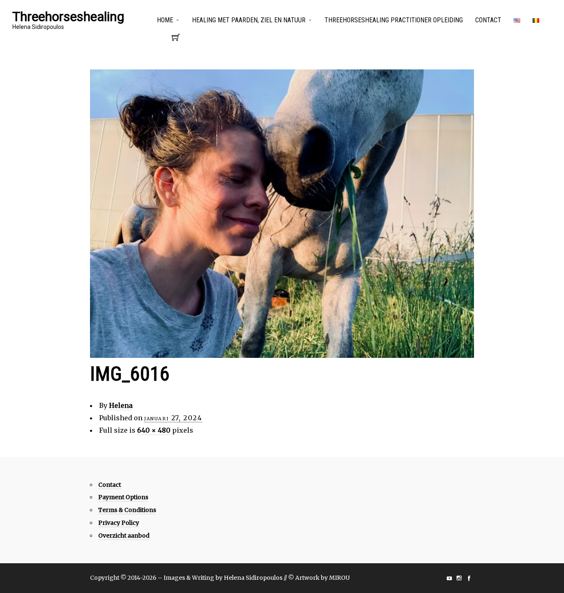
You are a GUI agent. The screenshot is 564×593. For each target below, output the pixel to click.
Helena (121, 405)
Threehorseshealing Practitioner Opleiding (394, 20)
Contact (488, 20)
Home (165, 20)
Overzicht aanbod (123, 535)
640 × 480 (154, 430)
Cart (175, 39)
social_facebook (469, 578)
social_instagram (459, 578)
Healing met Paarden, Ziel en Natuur (249, 20)
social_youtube (449, 578)
